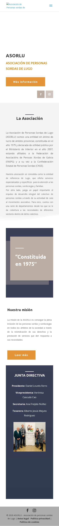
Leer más (21, 355)
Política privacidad (40, 518)
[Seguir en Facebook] (41, 94)
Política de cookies (29, 522)
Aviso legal (23, 518)
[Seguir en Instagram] (49, 94)
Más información (25, 81)
